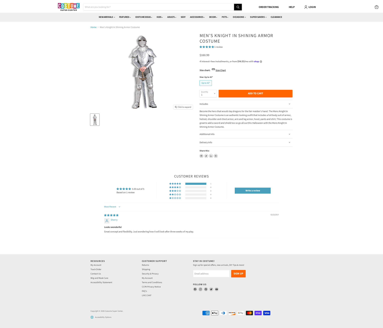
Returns (145, 265)
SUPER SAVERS (257, 17)
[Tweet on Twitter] (206, 156)
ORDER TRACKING (269, 7)
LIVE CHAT (146, 295)
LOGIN (312, 7)
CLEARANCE (276, 17)
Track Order (96, 269)
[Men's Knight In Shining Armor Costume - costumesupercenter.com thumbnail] (94, 120)
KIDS (159, 17)
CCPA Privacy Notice (151, 286)
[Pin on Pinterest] (216, 156)
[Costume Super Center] (69, 7)
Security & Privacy (150, 273)
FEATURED (124, 17)
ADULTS (171, 17)
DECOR (212, 17)
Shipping (146, 269)
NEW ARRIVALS (106, 17)
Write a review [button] (253, 190)
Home (93, 27)
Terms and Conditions (152, 282)
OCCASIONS (238, 17)
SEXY (183, 17)
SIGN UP (238, 273)
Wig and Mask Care (99, 278)
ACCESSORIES (196, 17)
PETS (224, 17)
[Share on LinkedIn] (211, 156)
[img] (111, 215)
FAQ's (144, 291)
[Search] (238, 7)
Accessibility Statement (101, 282)
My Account (96, 265)
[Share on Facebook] (201, 156)
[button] (207, 47)
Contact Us (96, 273)
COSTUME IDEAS (143, 17)
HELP (292, 7)
